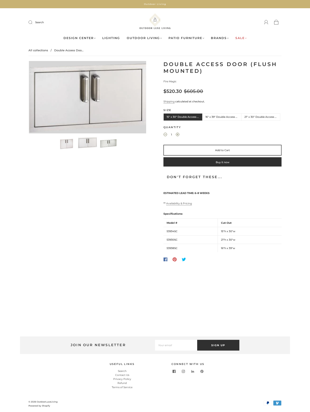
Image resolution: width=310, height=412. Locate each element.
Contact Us (122, 375)
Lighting (111, 38)
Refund (122, 383)
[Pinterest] (174, 259)
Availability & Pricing (179, 203)
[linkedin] (192, 371)
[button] (40, 98)
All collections (38, 50)
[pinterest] (201, 371)
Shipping (169, 101)
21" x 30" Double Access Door (262, 116)
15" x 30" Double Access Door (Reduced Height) (184, 116)
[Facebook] (165, 259)
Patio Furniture (185, 38)
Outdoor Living (143, 38)
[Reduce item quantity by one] (165, 135)
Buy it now (222, 162)
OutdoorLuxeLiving (47, 401)
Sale (240, 38)
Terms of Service (122, 387)
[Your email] (176, 345)
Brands (219, 38)
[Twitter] (184, 259)
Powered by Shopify (39, 405)
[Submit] (33, 22)
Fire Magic (170, 81)
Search (39, 22)
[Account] (266, 22)
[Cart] (276, 22)
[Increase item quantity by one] (177, 135)
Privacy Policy (122, 379)
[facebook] (174, 371)
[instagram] (183, 371)
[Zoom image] (87, 98)
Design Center (78, 38)
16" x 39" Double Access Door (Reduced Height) (223, 116)
